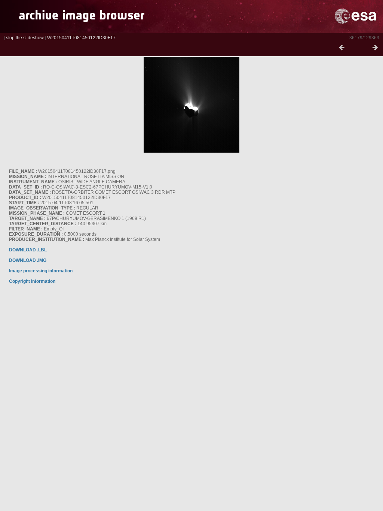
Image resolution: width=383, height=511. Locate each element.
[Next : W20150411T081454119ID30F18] (375, 48)
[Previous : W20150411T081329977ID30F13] (341, 48)
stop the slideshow (25, 37)
